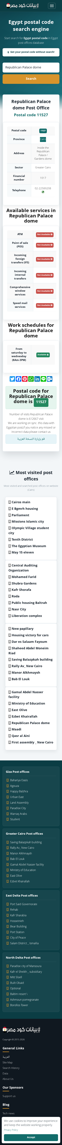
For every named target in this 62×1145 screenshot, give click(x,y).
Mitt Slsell (16, 977)
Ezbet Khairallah (24, 717)
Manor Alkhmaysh (26, 673)
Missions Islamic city (28, 522)
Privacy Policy (11, 1130)
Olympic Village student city (28, 530)
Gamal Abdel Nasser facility (25, 694)
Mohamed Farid (24, 577)
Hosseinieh (17, 921)
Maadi (16, 730)
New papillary (22, 629)
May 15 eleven (23, 553)
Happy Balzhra (19, 791)
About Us (8, 1079)
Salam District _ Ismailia (24, 943)
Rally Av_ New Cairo (27, 666)
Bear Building (18, 926)
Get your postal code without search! (32, 52)
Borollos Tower (19, 1005)
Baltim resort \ (18, 994)
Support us (9, 1096)
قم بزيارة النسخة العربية (31, 439)
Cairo (43, 139)
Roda (15, 597)
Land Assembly (19, 803)
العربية (6, 1057)
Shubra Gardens (24, 584)
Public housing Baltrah (29, 603)
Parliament (20, 515)
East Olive (19, 710)
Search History (11, 1068)
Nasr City (19, 610)
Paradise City (18, 808)
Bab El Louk (21, 679)
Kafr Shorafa (21, 590)
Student (15, 819)
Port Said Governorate (23, 904)
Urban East (17, 797)
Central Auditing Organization (22, 568)
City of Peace (18, 937)
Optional (15, 988)
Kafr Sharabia (18, 915)
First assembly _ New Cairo (32, 743)
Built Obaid (17, 983)
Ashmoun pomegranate (24, 1000)
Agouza (14, 786)
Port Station (17, 932)
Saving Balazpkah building (32, 660)
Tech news (8, 1113)
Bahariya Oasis (19, 780)
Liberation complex (27, 616)
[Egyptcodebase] (22, 6)
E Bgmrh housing (25, 509)
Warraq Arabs (18, 814)
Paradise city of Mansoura (25, 966)
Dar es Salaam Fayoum (29, 642)
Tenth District (22, 540)
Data (5, 1073)
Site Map (8, 1062)
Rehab (14, 910)
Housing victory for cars (30, 636)
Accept (31, 1137)
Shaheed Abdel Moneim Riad (28, 651)
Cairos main (21, 502)
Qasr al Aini (21, 736)
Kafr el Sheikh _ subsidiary (26, 972)
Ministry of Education (28, 704)
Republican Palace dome (31, 723)
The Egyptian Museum (29, 546)
